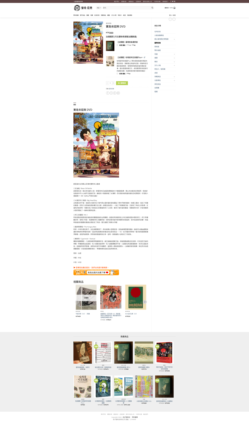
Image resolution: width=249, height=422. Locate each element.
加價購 (156, 88)
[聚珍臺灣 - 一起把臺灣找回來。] (83, 8)
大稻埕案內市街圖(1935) (144, 401)
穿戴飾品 (103, 15)
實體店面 (123, 1)
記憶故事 (138, 1)
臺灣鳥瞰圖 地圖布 (144, 367)
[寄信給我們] (174, 1)
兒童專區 (129, 15)
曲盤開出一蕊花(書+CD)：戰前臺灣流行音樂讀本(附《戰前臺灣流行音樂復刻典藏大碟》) (110, 315)
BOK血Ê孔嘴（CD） (131, 314)
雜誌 (156, 62)
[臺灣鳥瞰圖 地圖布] (144, 352)
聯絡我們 (165, 1)
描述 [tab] (74, 104)
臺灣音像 (157, 43)
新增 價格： (130, 45)
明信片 (120, 15)
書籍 (87, 15)
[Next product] (170, 19)
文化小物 (114, 15)
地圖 (91, 15)
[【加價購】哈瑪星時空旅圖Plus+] (82, 386)
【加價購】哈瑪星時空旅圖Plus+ (83, 402)
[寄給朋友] (118, 93)
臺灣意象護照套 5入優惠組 (164, 401)
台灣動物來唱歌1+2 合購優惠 (123, 402)
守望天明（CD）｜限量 (83, 314)
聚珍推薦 (76, 15)
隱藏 (156, 92)
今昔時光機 (157, 1)
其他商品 (157, 84)
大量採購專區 (159, 35)
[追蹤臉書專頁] (170, 1)
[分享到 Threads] (114, 93)
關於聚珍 (116, 1)
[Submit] (152, 8)
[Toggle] (174, 39)
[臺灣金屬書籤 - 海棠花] (82, 352)
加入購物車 (122, 83)
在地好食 (97, 15)
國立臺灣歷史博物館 (161, 39)
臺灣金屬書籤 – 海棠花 (83, 367)
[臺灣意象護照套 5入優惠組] (164, 386)
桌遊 (124, 15)
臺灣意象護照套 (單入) (123, 367)
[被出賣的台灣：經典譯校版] (103, 352)
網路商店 (131, 1)
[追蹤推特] (172, 1)
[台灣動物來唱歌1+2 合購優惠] (123, 386)
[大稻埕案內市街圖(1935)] (144, 386)
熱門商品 (82, 15)
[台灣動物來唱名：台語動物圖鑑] (103, 386)
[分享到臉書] (107, 93)
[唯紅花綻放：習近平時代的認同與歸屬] (164, 352)
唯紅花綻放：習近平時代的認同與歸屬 (164, 368)
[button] (170, 8)
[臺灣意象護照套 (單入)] (123, 352)
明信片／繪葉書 (159, 69)
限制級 (156, 47)
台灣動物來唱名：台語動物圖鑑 (103, 402)
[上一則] (173, 19)
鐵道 (108, 15)
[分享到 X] (111, 93)
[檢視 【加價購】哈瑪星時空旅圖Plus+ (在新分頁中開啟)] (144, 57)
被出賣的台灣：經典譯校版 (103, 367)
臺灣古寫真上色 (147, 1)
